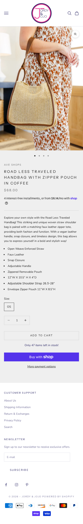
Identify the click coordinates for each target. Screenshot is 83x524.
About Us (10, 400)
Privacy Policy (12, 420)
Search (8, 427)
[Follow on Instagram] (17, 485)
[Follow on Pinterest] (27, 485)
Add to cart (41, 335)
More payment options (41, 366)
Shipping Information (17, 407)
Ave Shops (12, 164)
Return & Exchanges (16, 414)
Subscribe (19, 470)
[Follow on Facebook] (6, 485)
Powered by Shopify (58, 496)
